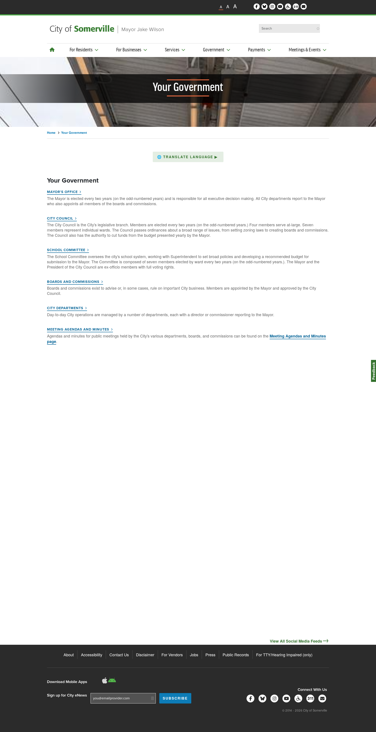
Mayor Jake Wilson (142, 29)
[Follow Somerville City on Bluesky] (261, 698)
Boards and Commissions (73, 281)
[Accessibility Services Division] (297, 698)
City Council (60, 218)
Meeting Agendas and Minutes (78, 329)
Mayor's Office (62, 191)
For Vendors (172, 654)
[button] (188, 157)
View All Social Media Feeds (296, 641)
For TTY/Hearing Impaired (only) (284, 654)
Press (210, 654)
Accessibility (91, 654)
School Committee (66, 249)
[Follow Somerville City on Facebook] (249, 698)
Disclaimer (145, 654)
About (69, 654)
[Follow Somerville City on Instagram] (273, 698)
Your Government (74, 132)
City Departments (65, 308)
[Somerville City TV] (285, 698)
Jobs (194, 654)
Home (51, 132)
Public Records (236, 654)
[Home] (52, 49)
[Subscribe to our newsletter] (321, 698)
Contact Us (119, 654)
